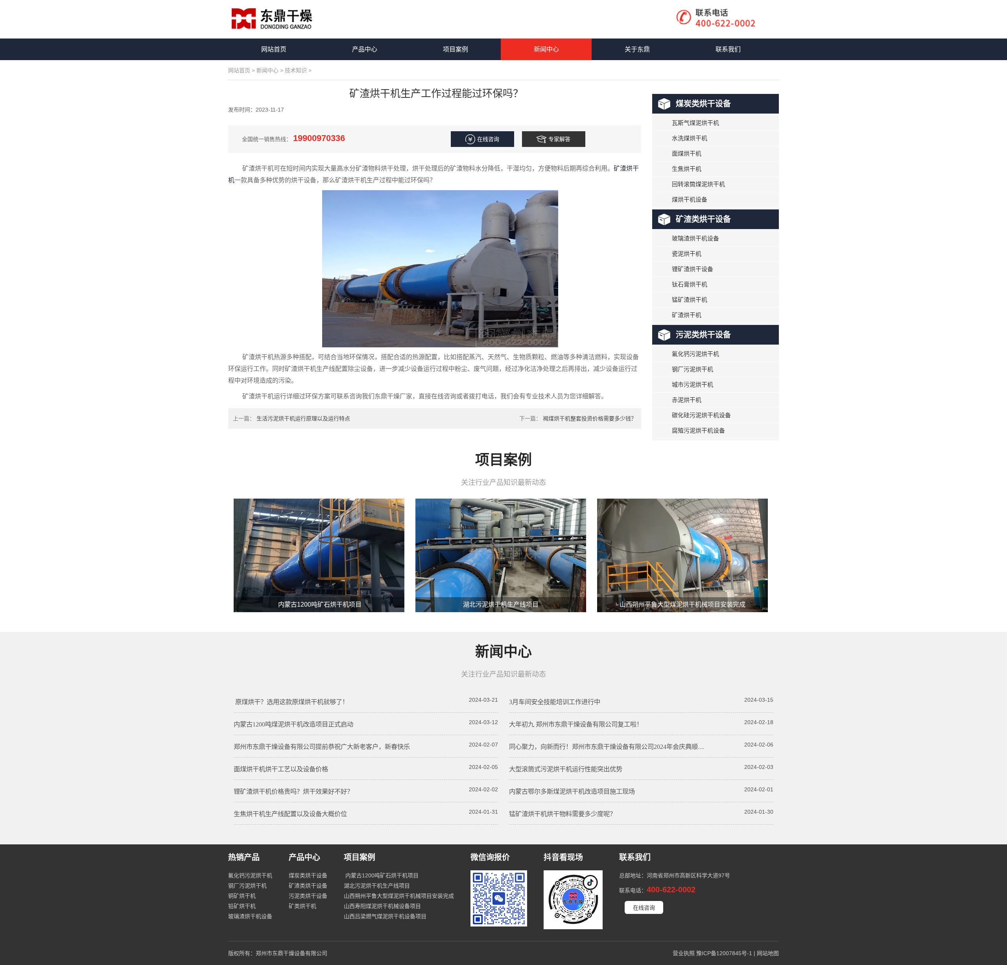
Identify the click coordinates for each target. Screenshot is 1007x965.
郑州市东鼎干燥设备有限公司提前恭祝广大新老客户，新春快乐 (322, 746)
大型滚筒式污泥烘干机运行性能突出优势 (565, 769)
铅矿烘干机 (242, 906)
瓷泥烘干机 (686, 253)
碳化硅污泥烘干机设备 (701, 415)
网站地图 (768, 953)
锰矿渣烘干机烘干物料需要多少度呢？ (562, 814)
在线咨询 (644, 907)
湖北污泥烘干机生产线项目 (501, 604)
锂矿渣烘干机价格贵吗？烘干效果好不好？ (293, 791)
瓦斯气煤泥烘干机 (695, 122)
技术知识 (296, 70)
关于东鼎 (637, 49)
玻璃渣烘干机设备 (695, 238)
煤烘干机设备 (689, 199)
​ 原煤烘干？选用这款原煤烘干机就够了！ (291, 702)
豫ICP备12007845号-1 (724, 953)
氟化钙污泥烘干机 (695, 353)
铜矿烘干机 (242, 896)
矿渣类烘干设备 (703, 219)
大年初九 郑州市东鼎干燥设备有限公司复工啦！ (576, 724)
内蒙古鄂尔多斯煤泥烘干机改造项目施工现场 (572, 791)
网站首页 (273, 49)
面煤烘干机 (686, 153)
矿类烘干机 (302, 906)
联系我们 (728, 49)
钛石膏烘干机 (689, 284)
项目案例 (455, 49)
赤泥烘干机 (686, 399)
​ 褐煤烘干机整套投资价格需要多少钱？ (588, 418)
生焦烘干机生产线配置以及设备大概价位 (290, 814)
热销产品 (244, 857)
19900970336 (319, 138)
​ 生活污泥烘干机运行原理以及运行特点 (302, 418)
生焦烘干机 (686, 168)
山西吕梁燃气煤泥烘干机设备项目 (385, 916)
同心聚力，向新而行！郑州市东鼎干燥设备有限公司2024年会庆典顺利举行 (613, 746)
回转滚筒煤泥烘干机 (698, 184)
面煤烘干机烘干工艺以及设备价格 (281, 769)
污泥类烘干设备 (703, 334)
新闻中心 (546, 49)
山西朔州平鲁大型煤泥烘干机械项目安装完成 (682, 604)
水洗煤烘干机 (689, 138)
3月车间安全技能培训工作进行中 (554, 702)
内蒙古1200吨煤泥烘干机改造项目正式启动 (293, 724)
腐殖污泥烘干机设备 (698, 430)
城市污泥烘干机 (692, 384)
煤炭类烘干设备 (703, 103)
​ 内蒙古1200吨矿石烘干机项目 (319, 604)
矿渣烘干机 (686, 315)
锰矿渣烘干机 (689, 299)
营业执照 (684, 953)
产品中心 (364, 49)
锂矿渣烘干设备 (692, 269)
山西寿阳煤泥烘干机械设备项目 (382, 906)
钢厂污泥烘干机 (692, 369)
